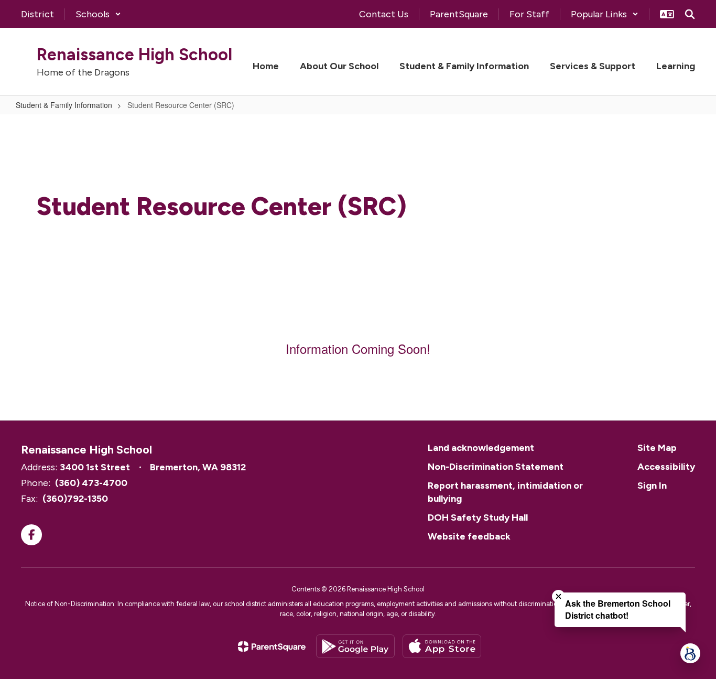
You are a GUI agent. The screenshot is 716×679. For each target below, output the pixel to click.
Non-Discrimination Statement (495, 466)
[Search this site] (690, 14)
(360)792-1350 (75, 498)
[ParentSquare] (271, 646)
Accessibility (666, 466)
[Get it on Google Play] (355, 646)
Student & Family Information (64, 105)
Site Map (657, 448)
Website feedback (469, 536)
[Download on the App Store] (442, 646)
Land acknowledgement (481, 448)
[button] (98, 14)
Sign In (652, 485)
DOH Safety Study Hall (478, 517)
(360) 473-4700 (91, 483)
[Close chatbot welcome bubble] (558, 596)
